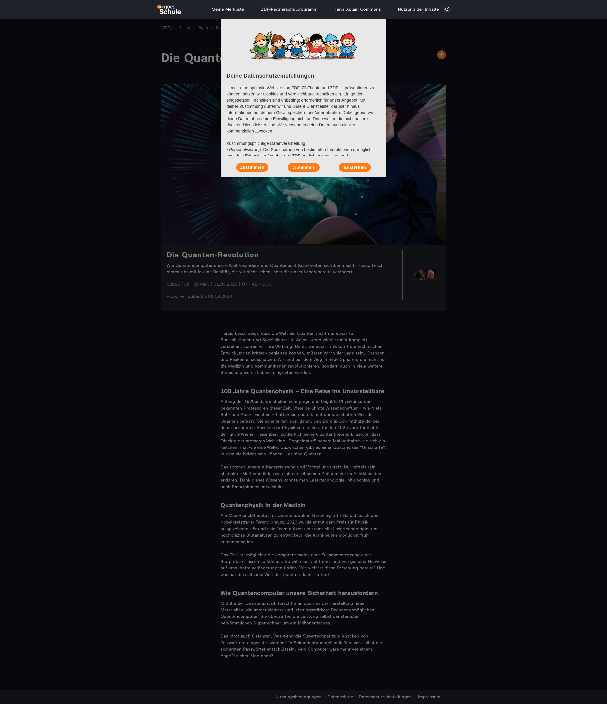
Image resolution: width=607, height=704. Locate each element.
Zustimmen (252, 167)
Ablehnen (303, 167)
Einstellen (355, 167)
